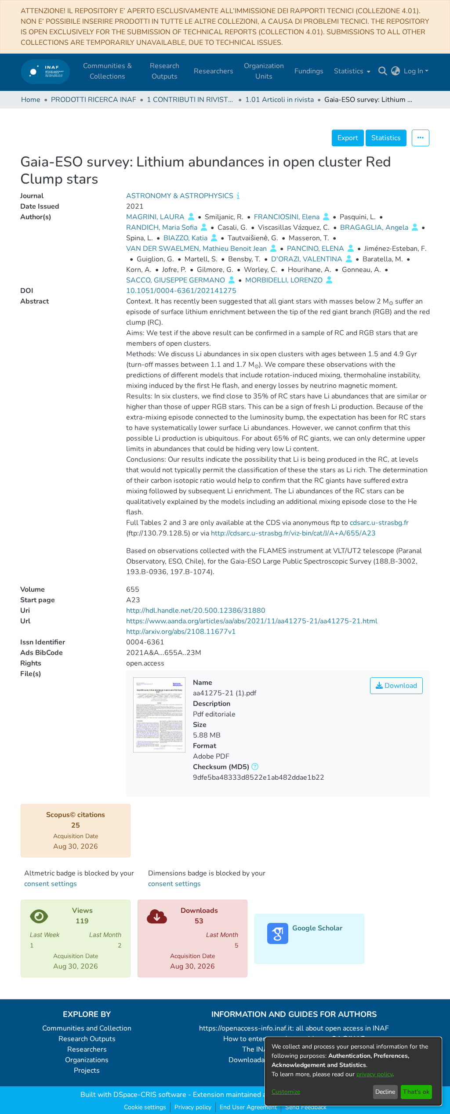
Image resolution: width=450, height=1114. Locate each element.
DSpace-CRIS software (149, 1095)
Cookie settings (145, 1107)
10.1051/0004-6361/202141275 (181, 291)
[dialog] (353, 1071)
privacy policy (374, 1074)
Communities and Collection (86, 1028)
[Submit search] (382, 71)
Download (400, 686)
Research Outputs (87, 1039)
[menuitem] (351, 71)
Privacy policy (192, 1107)
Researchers (87, 1049)
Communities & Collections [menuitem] (107, 71)
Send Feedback (306, 1107)
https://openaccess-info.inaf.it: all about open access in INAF (294, 1028)
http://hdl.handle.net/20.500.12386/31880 (195, 610)
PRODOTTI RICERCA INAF (93, 100)
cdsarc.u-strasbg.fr (379, 523)
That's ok (416, 1092)
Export (348, 138)
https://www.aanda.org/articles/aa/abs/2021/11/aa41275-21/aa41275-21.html (251, 621)
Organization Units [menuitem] (264, 71)
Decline (385, 1092)
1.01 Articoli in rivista (279, 100)
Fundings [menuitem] (308, 71)
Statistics (386, 138)
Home (30, 100)
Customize (286, 1092)
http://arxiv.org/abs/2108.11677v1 (181, 632)
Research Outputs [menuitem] (164, 71)
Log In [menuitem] (413, 71)
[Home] (45, 71)
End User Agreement (248, 1107)
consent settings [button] (50, 884)
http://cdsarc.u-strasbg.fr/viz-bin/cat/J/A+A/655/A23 (293, 533)
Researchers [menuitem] (213, 71)
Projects (87, 1070)
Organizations (87, 1060)
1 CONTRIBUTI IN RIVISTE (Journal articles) (191, 100)
